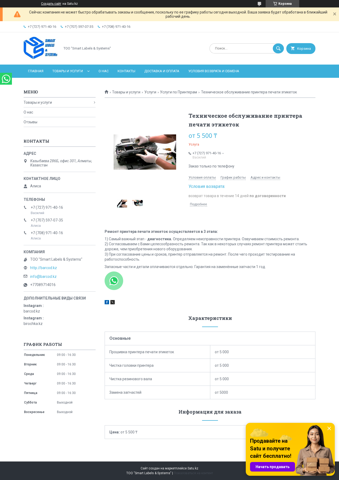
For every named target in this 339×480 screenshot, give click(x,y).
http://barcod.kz (43, 268)
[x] (112, 303)
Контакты (126, 71)
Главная (35, 71)
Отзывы (30, 122)
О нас (104, 71)
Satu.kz (193, 468)
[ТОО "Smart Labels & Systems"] (40, 58)
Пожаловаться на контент (193, 473)
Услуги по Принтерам (178, 92)
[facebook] (107, 303)
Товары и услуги (67, 71)
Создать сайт (51, 4)
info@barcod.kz (43, 276)
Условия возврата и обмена (213, 71)
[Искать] (278, 48)
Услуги (150, 92)
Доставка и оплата (161, 71)
